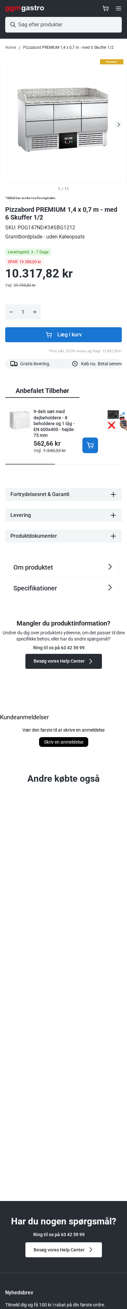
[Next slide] (118, 124)
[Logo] (24, 8)
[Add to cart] (90, 445)
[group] (42, 391)
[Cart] (105, 8)
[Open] (118, 8)
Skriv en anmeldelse (63, 742)
